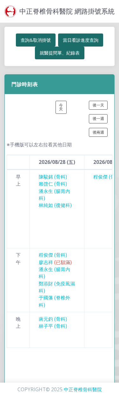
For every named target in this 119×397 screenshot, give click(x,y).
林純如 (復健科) (55, 205)
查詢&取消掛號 (36, 40)
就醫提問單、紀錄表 (60, 53)
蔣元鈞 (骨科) (53, 319)
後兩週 (98, 132)
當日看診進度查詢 (80, 40)
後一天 (98, 105)
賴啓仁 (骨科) (53, 183)
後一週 (98, 118)
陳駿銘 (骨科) (53, 176)
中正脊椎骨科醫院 (83, 389)
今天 (61, 107)
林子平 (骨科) (53, 326)
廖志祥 (55, 262)
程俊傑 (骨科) (53, 255)
